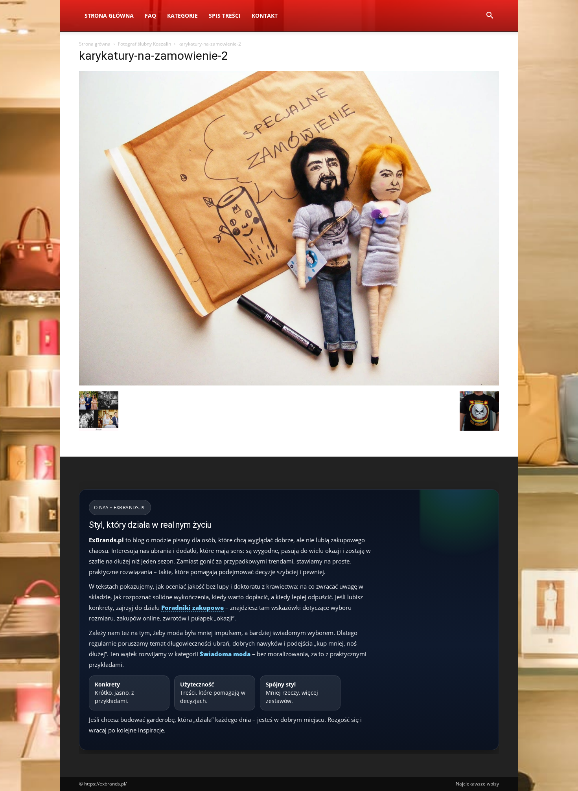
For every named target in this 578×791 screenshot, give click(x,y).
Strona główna (94, 43)
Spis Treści (225, 15)
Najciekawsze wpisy (477, 783)
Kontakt (265, 15)
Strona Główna (109, 15)
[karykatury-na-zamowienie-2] (289, 383)
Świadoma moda (225, 654)
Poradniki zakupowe (192, 607)
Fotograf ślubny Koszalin (144, 43)
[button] (489, 16)
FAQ (150, 15)
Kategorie (182, 15)
